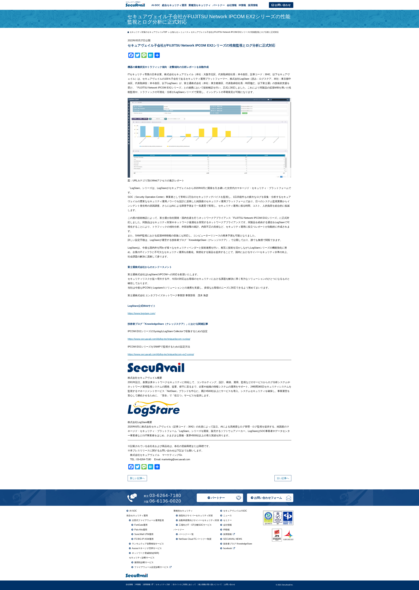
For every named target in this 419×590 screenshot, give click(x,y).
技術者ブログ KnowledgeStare (237, 543)
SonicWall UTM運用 (143, 534)
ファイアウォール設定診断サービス (151, 567)
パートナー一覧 (186, 534)
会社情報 (232, 5)
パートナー (218, 497)
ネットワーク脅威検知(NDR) (145, 553)
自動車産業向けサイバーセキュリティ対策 (199, 520)
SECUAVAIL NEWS (232, 539)
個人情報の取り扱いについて (210, 584)
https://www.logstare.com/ (141, 313)
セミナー (227, 520)
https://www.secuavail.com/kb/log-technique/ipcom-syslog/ (159, 339)
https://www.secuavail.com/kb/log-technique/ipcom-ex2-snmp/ (161, 354)
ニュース (227, 515)
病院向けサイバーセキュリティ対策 (196, 515)
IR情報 (242, 5)
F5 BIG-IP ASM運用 (144, 539)
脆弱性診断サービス (144, 562)
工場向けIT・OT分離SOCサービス (195, 525)
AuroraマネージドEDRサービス (147, 548)
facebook (227, 548)
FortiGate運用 (140, 525)
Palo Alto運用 (140, 529)
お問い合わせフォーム (268, 497)
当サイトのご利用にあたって (184, 584)
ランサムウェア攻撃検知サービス (148, 543)
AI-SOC (155, 5)
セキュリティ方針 (163, 584)
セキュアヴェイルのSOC (235, 511)
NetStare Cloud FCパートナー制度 (195, 539)
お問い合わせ (283, 5)
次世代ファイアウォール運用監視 (148, 520)
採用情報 (253, 5)
